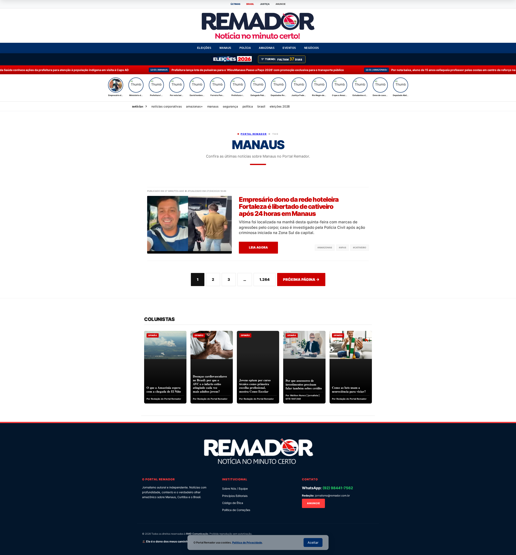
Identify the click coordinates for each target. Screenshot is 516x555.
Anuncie (313, 503)
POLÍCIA (245, 47)
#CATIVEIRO (359, 247)
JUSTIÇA (264, 4)
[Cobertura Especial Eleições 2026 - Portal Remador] (232, 59)
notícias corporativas (166, 106)
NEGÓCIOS (311, 47)
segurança (230, 106)
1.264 (264, 279)
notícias (137, 106)
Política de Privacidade (247, 542)
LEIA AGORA (258, 247)
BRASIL (250, 4)
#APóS (342, 247)
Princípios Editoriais (235, 496)
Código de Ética (232, 503)
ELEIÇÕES (204, 47)
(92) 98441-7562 (337, 488)
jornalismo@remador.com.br (332, 495)
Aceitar (313, 542)
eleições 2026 (280, 106)
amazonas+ (194, 106)
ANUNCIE (281, 4)
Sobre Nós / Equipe (235, 488)
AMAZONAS (267, 47)
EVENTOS (289, 47)
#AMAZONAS (324, 247)
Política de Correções (236, 510)
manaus (212, 106)
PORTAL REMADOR (254, 134)
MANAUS (225, 47)
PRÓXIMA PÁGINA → (301, 279)
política (247, 106)
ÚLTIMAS (235, 4)
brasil (261, 106)
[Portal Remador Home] (258, 450)
